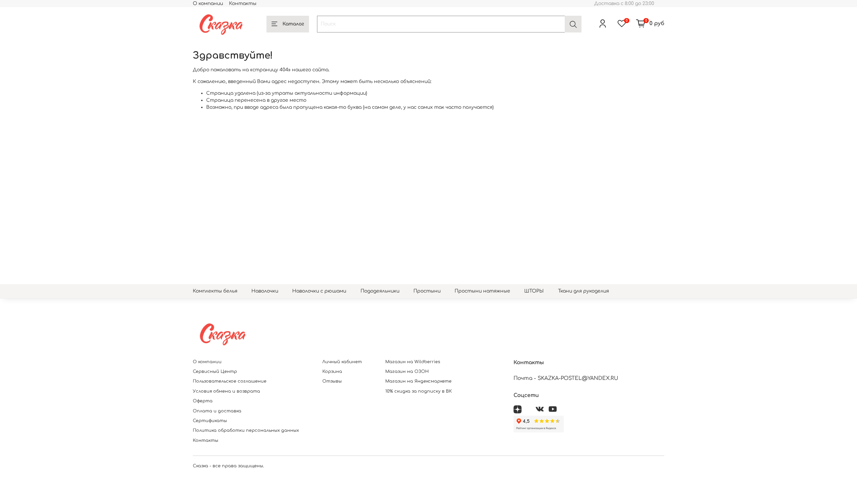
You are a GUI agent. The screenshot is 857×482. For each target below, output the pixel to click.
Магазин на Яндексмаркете (418, 381)
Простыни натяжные (482, 291)
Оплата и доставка (217, 411)
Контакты (242, 3)
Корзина (332, 371)
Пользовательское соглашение (229, 381)
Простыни (427, 291)
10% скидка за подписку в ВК (418, 391)
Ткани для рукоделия (583, 291)
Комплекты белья (215, 291)
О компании (208, 3)
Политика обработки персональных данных (246, 430)
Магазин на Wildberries (412, 361)
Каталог (293, 23)
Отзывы (332, 381)
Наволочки (264, 291)
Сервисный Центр (215, 371)
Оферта (203, 401)
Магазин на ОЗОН (407, 371)
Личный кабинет (342, 361)
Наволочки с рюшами (319, 291)
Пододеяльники (380, 291)
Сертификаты (210, 420)
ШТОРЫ (534, 291)
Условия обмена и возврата (226, 391)
